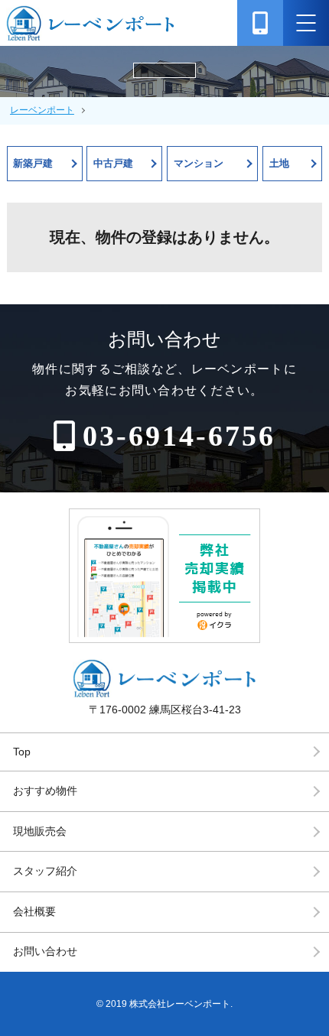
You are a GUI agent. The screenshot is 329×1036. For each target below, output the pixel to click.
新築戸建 (33, 163)
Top (22, 751)
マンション (198, 163)
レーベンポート (42, 110)
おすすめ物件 (45, 790)
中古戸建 (113, 163)
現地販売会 (40, 831)
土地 (279, 163)
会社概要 (34, 911)
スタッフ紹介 (45, 871)
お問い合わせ (45, 951)
